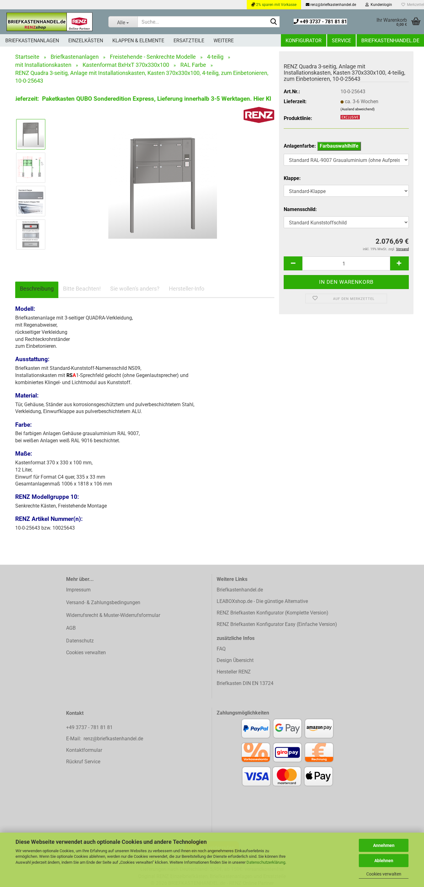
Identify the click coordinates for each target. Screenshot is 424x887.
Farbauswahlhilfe (339, 146)
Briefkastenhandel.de (390, 41)
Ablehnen (383, 860)
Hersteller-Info (186, 288)
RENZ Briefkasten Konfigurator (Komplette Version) (272, 613)
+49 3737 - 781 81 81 (323, 22)
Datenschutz (80, 641)
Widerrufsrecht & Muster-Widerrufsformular (113, 615)
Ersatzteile (189, 41)
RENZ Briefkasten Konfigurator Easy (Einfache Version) (277, 624)
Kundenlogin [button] (380, 4)
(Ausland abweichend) (358, 109)
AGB (71, 628)
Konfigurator (304, 41)
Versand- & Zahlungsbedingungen (103, 602)
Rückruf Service (83, 762)
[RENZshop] (49, 21)
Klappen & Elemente (138, 41)
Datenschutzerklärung (265, 862)
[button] (293, 263)
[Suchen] (274, 22)
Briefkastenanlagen (32, 41)
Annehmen (384, 845)
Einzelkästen (85, 41)
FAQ (221, 649)
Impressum (78, 590)
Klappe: (292, 178)
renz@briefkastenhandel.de (332, 4)
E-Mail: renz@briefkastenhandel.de (104, 739)
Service (341, 41)
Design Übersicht (235, 660)
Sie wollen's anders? (135, 288)
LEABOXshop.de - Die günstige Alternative (262, 601)
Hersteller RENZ (234, 672)
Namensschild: (300, 209)
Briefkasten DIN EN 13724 (245, 683)
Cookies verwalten (383, 873)
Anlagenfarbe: (321, 146)
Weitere (224, 41)
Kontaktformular (84, 750)
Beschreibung (37, 288)
